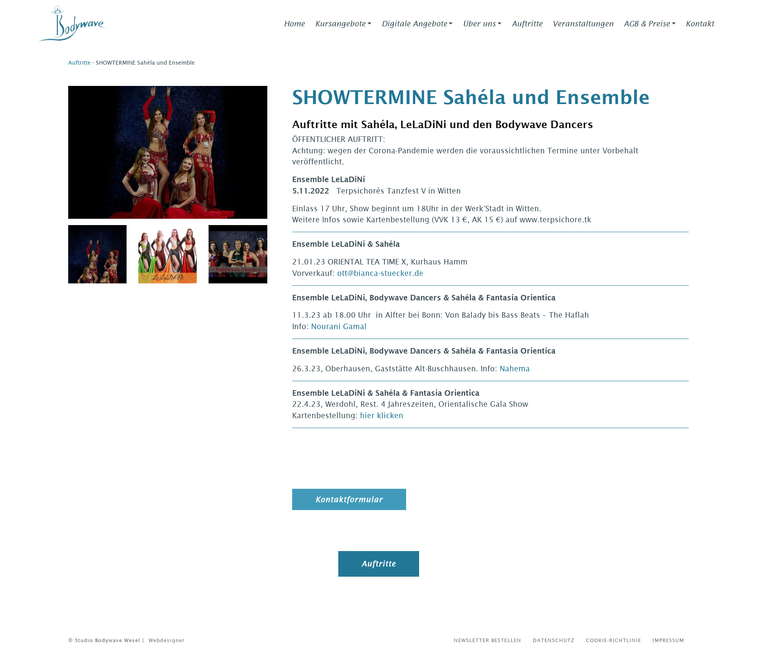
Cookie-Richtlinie (613, 640)
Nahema (515, 368)
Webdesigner (167, 640)
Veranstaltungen (582, 23)
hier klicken (383, 415)
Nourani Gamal (339, 326)
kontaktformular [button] (349, 499)
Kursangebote (340, 23)
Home (294, 23)
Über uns (479, 23)
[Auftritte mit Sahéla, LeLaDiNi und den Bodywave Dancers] (97, 254)
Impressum (668, 640)
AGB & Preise (647, 23)
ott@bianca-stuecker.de (381, 273)
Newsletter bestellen (487, 640)
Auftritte (527, 23)
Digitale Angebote (414, 23)
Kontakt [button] (700, 23)
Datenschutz (553, 640)
